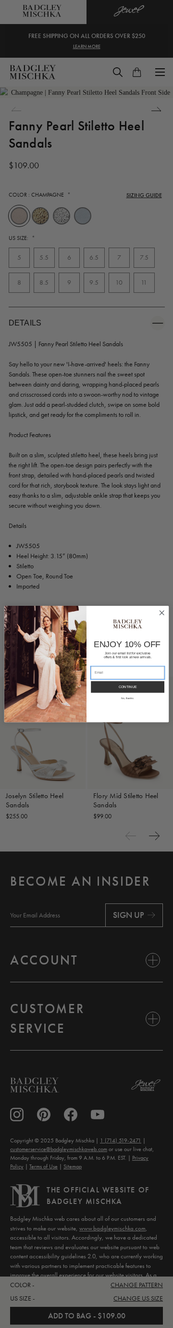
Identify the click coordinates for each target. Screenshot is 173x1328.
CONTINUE (128, 687)
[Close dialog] (162, 612)
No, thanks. (127, 698)
